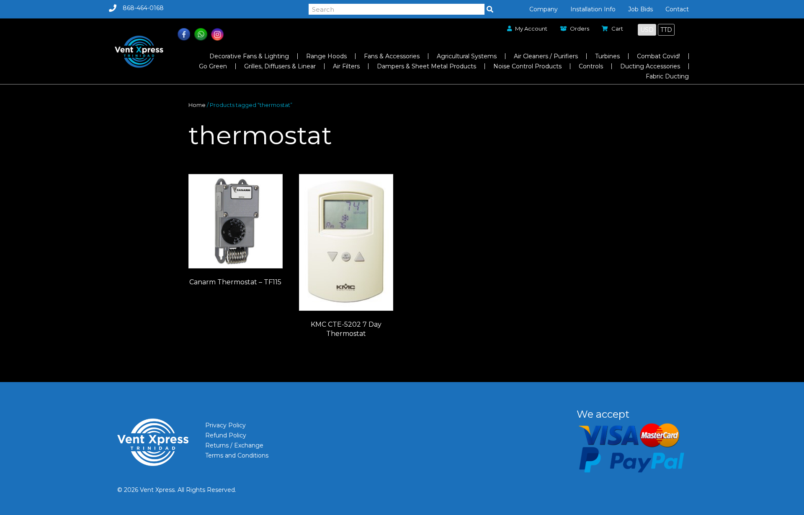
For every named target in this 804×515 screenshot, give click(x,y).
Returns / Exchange (234, 445)
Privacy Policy (225, 425)
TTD (666, 30)
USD (647, 30)
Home (197, 105)
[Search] (489, 9)
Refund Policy (225, 435)
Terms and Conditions (236, 455)
